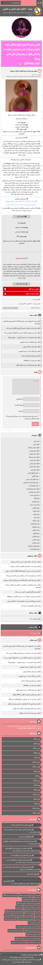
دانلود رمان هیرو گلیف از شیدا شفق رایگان (28, 365)
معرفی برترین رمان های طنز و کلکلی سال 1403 (28, 903)
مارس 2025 (36, 781)
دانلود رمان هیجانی (34, 492)
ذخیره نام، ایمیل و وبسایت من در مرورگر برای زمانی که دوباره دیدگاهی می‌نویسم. (22, 417)
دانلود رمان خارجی (34, 466)
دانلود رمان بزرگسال (23, 76)
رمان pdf (37, 498)
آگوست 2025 (36, 767)
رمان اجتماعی (16, 76)
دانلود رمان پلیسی (34, 451)
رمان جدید (37, 517)
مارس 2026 (36, 739)
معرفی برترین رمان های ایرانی (26, 919)
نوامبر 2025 (37, 753)
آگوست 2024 (36, 813)
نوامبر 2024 (37, 799)
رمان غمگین (36, 530)
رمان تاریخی (36, 511)
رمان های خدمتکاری (34, 546)
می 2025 (37, 776)
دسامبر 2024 (36, 794)
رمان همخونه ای (33, 485)
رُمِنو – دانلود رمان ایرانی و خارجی (10, 955)
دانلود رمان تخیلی (34, 454)
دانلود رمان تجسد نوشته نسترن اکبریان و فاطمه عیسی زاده (23, 328)
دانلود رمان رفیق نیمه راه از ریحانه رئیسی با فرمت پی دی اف (23, 575)
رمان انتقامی (36, 508)
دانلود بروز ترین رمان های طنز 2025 (14, 911)
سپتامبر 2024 (36, 808)
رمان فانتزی (36, 533)
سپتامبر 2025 (36, 762)
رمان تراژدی (36, 514)
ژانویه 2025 (37, 790)
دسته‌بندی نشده (35, 495)
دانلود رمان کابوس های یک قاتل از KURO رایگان (26, 695)
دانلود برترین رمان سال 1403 (10, 895)
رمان (19, 138)
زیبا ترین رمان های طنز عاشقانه (32, 931)
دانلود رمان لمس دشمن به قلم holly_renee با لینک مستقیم (22, 571)
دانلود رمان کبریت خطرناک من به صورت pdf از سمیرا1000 (23, 596)
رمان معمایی (36, 543)
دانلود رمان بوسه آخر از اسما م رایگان (29, 713)
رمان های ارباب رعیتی (32, 479)
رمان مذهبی (36, 539)
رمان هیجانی (19, 907)
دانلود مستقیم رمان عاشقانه (33, 935)
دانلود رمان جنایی (35, 463)
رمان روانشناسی (35, 524)
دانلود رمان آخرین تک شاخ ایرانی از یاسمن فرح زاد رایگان (24, 704)
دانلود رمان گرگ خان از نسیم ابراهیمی (30, 351)
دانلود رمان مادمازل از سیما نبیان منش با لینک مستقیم (21, 201)
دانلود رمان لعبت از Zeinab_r (32, 360)
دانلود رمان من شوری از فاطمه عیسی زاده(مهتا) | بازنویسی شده (22, 333)
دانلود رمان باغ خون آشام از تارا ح (31, 356)
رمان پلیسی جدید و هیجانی (18, 942)
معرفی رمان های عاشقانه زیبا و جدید (13, 915)
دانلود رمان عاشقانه (24, 895)
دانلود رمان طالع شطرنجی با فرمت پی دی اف (27, 592)
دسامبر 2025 (36, 748)
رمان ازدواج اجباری (33, 473)
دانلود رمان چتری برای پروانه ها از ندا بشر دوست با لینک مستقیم (21, 205)
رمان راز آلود (36, 520)
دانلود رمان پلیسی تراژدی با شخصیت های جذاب (28, 927)
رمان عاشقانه (9, 76)
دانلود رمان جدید (35, 460)
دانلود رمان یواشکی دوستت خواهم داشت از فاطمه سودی (23, 601)
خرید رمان (36, 76)
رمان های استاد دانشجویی (30, 482)
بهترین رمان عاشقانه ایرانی (33, 942)
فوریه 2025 (37, 785)
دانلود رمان (31, 76)
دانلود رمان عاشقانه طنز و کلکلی (32, 907)
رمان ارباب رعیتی (35, 505)
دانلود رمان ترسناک (34, 457)
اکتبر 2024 (37, 804)
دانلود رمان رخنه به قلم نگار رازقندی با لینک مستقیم (25, 566)
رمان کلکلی (35, 476)
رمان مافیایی (36, 536)
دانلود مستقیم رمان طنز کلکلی (32, 911)
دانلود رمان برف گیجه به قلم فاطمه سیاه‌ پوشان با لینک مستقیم (22, 580)
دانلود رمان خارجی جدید (34, 923)
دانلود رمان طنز (35, 470)
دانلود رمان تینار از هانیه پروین (32, 346)
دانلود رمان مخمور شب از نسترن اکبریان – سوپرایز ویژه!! (24, 337)
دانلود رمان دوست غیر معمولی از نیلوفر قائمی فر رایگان (24, 699)
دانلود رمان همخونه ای (33, 489)
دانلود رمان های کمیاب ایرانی (15, 931)
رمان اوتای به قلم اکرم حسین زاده (30, 606)
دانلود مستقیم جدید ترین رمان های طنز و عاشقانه (27, 939)
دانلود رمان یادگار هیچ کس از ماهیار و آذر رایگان (26, 708)
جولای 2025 (36, 771)
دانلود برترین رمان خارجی (11, 919)
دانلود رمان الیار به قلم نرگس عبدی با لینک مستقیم (25, 562)
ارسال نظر (21, 304)
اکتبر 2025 (37, 757)
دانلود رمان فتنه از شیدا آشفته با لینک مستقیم (23, 71)
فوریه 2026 (37, 744)
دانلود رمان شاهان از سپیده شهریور (30, 342)
